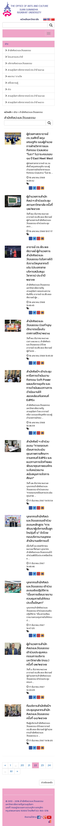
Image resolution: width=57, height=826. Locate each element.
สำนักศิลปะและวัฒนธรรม (19, 50)
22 (35, 765)
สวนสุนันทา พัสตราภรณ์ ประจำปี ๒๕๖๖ (25, 102)
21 (29, 765)
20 (22, 765)
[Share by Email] (42, 188)
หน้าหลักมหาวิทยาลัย (29, 19)
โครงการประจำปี (15, 57)
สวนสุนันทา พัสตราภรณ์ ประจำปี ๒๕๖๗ (25, 96)
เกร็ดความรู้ (12, 83)
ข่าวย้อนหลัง (47, 782)
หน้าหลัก (8, 112)
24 (49, 765)
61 (11, 771)
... (16, 765)
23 (42, 765)
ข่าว (6, 44)
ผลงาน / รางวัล (14, 76)
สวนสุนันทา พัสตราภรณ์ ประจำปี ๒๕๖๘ (25, 70)
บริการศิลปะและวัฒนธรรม (19, 63)
